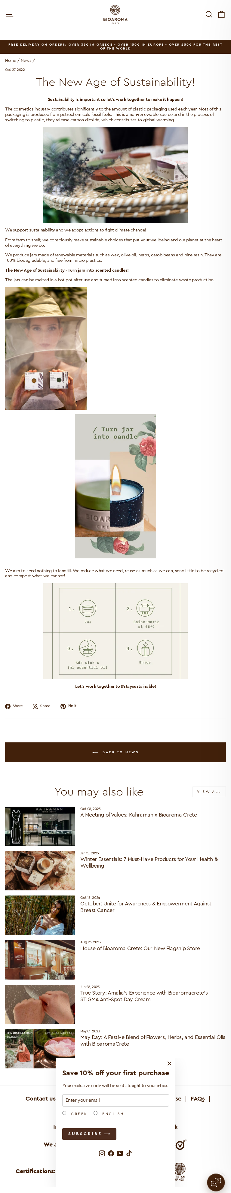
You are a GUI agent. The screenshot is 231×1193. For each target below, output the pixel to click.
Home (10, 61)
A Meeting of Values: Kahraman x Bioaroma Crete (138, 814)
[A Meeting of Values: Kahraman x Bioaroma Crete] (40, 826)
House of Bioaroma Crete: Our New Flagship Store (140, 948)
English (112, 1114)
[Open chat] (216, 1182)
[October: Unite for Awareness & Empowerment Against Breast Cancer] (40, 915)
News (26, 61)
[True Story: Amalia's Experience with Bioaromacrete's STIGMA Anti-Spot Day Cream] (40, 1004)
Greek (78, 1114)
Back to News (120, 752)
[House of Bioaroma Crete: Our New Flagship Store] (40, 959)
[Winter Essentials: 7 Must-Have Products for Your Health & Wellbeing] (40, 870)
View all (209, 791)
